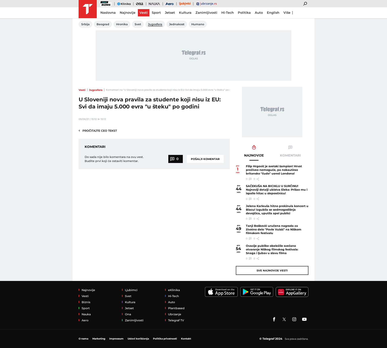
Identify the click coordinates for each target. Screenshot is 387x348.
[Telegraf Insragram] (294, 319)
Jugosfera (95, 89)
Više (286, 13)
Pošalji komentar (205, 159)
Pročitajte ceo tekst (98, 130)
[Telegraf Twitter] (284, 319)
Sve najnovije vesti (272, 270)
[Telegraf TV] (304, 319)
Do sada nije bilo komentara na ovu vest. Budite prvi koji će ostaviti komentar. (114, 159)
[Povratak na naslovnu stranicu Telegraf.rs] (88, 9)
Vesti (82, 89)
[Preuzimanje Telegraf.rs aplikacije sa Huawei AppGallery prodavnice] (292, 292)
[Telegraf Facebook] (274, 319)
